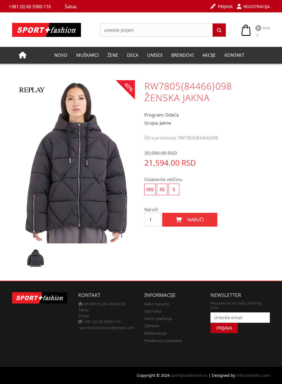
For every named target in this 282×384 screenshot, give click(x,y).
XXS (150, 189)
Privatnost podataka (163, 340)
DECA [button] (132, 55)
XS (162, 189)
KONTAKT (234, 55)
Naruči (151, 209)
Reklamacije (155, 333)
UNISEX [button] (154, 55)
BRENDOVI (182, 55)
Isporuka (152, 311)
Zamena (151, 325)
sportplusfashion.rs (189, 375)
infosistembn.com (253, 375)
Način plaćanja (158, 318)
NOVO (60, 55)
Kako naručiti (156, 304)
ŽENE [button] (112, 55)
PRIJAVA (224, 328)
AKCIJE (209, 55)
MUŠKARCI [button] (87, 55)
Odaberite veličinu (163, 179)
